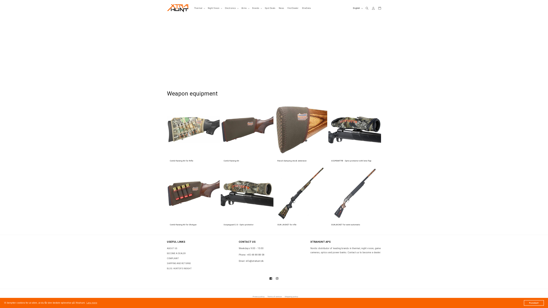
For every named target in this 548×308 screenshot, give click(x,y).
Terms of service (274, 297)
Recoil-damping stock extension (292, 161)
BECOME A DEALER (176, 253)
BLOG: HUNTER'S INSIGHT (179, 268)
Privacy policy (259, 297)
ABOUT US (172, 248)
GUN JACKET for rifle (286, 225)
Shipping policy (291, 297)
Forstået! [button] (534, 303)
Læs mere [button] (91, 303)
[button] (199, 8)
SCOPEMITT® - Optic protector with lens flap (351, 161)
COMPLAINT (173, 258)
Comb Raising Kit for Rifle (181, 161)
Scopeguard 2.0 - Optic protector (238, 225)
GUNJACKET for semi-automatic (345, 225)
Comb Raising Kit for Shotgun (183, 225)
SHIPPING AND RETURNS (179, 263)
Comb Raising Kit (231, 161)
